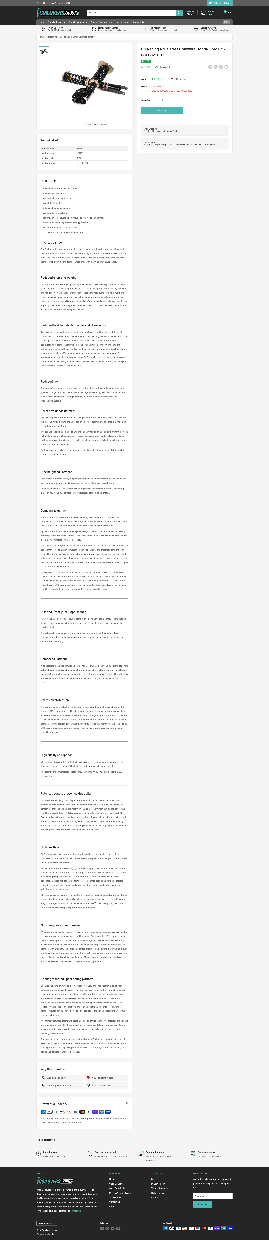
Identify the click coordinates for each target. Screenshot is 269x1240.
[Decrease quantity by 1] (155, 100)
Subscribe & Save (222, 3)
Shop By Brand (55, 22)
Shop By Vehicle (76, 22)
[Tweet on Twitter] (221, 66)
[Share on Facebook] (210, 66)
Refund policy (158, 1192)
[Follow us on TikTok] (118, 1228)
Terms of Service (159, 1188)
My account (207, 14)
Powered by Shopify (45, 1234)
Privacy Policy (158, 1183)
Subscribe (203, 1204)
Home (41, 22)
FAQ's (226, 22)
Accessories (123, 22)
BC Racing (146, 67)
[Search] (179, 13)
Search (154, 1179)
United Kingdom (44, 1223)
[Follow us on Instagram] (107, 1228)
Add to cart (162, 110)
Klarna (154, 1197)
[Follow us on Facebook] (102, 1228)
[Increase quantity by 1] (170, 100)
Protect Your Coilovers (102, 22)
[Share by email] (226, 66)
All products (52, 37)
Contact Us (138, 22)
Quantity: (145, 99)
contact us (75, 1210)
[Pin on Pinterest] (216, 66)
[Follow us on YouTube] (113, 1228)
